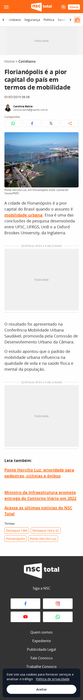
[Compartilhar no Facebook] (32, 123)
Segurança (32, 20)
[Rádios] (77, 19)
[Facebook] (25, 603)
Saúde (62, 20)
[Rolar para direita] (70, 20)
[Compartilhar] (70, 123)
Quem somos (41, 632)
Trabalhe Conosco (41, 666)
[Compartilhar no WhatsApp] (13, 123)
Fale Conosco (42, 658)
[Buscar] (63, 7)
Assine (73, 7)
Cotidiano (14, 20)
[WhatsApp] (58, 617)
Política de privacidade (52, 679)
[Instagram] (58, 603)
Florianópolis (15, 539)
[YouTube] (25, 617)
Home (9, 61)
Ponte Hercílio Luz (43, 539)
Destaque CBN (16, 530)
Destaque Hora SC (45, 530)
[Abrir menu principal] (6, 7)
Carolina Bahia (23, 106)
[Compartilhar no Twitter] (51, 123)
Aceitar (41, 689)
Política (49, 20)
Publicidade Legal (41, 649)
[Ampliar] (73, 138)
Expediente (41, 640)
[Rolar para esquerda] (3, 20)
